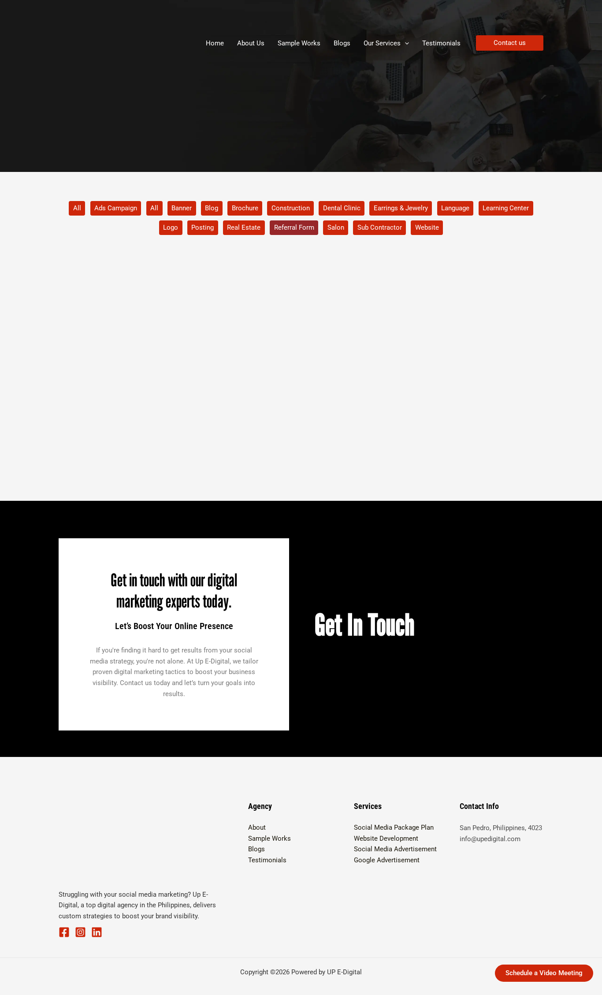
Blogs (256, 849)
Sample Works (269, 838)
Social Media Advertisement (395, 849)
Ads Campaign (115, 208)
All (77, 208)
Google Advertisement (387, 860)
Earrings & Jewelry (401, 208)
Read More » (87, 483)
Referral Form (294, 227)
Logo (170, 227)
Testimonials (267, 860)
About (257, 827)
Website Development (386, 838)
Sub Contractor (379, 227)
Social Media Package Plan (394, 827)
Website (427, 227)
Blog (211, 208)
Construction (290, 208)
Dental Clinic (341, 208)
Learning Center (506, 208)
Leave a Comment (95, 445)
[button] (405, 43)
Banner (181, 208)
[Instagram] (80, 932)
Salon (335, 227)
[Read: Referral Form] (135, 361)
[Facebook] (64, 932)
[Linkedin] (96, 932)
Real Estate (243, 227)
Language (455, 208)
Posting (202, 227)
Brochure (245, 208)
